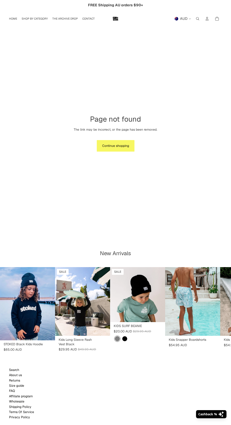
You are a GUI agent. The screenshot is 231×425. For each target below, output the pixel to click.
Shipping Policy (20, 407)
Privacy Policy (19, 417)
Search (14, 370)
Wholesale (16, 401)
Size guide (16, 386)
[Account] (207, 19)
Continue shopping (115, 146)
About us (15, 375)
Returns (14, 380)
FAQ (12, 391)
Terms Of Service (21, 412)
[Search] (198, 19)
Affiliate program (21, 396)
